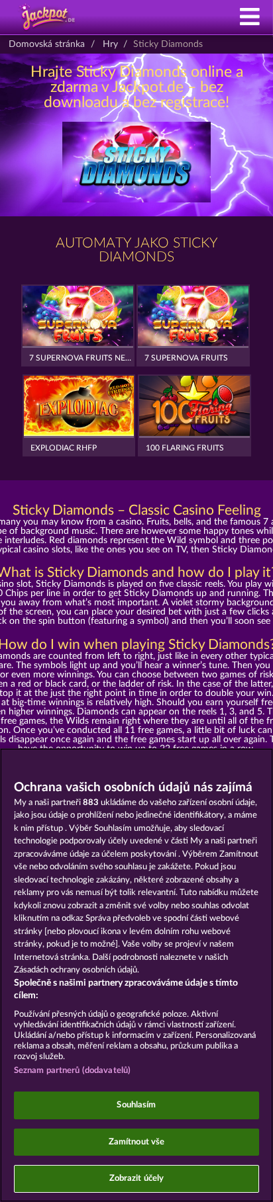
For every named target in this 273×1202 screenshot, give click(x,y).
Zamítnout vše (137, 1142)
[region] (136, 975)
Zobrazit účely (136, 1178)
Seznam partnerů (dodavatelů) (72, 1070)
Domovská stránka (47, 44)
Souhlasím (136, 1105)
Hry (110, 44)
